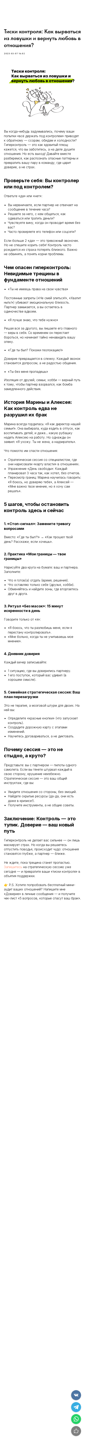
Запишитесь (13, 867)
